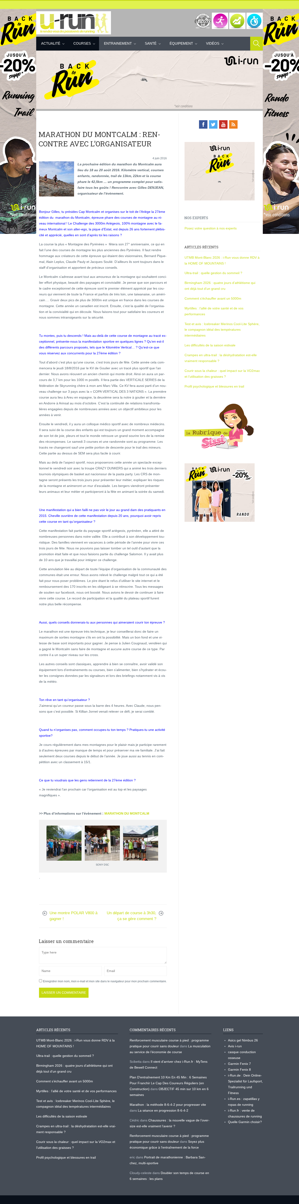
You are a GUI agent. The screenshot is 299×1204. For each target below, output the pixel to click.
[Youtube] (223, 124)
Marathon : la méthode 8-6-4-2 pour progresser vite (168, 1104)
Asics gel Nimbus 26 (243, 1040)
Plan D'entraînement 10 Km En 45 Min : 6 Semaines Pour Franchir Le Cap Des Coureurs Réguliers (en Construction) (168, 1083)
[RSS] (233, 124)
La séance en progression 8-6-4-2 (163, 1110)
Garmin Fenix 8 (239, 1069)
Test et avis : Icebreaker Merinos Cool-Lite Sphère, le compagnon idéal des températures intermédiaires (222, 329)
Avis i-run (235, 1046)
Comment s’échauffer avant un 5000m (213, 298)
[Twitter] (213, 124)
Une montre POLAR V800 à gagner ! (73, 916)
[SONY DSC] (102, 843)
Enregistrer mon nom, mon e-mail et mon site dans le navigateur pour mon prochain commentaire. (105, 981)
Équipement (181, 43)
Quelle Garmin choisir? (245, 1122)
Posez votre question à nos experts (211, 228)
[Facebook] (203, 124)
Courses (82, 43)
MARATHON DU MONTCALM (126, 813)
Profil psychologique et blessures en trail (214, 386)
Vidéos (212, 43)
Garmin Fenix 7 (239, 1064)
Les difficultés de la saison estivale (210, 345)
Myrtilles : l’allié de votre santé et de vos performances (76, 1091)
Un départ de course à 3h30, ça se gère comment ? (131, 916)
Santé (151, 43)
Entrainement (118, 43)
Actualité (50, 43)
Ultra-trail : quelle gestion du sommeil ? (213, 273)
